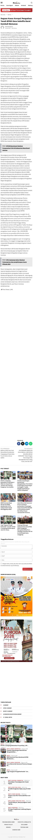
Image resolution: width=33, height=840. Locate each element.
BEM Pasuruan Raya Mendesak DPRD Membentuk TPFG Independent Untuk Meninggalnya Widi (6, 506)
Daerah (12, 748)
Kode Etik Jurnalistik (24, 822)
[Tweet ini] (22, 443)
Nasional (14, 780)
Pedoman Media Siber (8, 822)
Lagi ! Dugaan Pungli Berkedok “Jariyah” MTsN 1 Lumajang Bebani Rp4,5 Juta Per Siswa (8, 527)
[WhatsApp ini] (30, 443)
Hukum (13, 794)
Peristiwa (14, 787)
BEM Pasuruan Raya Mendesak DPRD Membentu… (17, 758)
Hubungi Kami (16, 830)
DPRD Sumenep (7, 708)
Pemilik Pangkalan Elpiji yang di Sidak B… (19, 789)
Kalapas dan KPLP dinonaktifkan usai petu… (19, 796)
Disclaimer (24, 824)
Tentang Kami (24, 827)
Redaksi (8, 827)
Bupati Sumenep (7, 711)
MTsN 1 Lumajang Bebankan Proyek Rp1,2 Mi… (14, 745)
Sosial (19, 787)
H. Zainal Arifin (7, 717)
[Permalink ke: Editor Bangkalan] (2, 27)
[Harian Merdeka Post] (16, 2)
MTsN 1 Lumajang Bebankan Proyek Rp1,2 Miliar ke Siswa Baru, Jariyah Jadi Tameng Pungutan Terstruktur (7, 484)
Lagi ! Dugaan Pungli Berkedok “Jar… (18, 771)
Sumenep (5, 705)
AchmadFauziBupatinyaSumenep (12, 714)
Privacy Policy (8, 824)
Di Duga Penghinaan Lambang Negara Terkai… (19, 810)
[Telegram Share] (26, 443)
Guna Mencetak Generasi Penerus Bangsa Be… (19, 764)
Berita (2, 744)
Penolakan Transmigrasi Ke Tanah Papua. (18, 782)
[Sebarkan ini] (19, 443)
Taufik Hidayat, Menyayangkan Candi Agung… (19, 803)
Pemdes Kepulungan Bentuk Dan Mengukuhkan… (17, 751)
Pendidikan (17, 762)
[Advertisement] (16, 364)
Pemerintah (18, 748)
